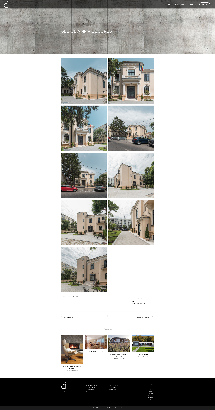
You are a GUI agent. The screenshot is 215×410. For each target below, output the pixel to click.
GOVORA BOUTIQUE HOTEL (95, 351)
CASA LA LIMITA (143, 354)
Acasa (152, 384)
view (72, 348)
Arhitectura (150, 393)
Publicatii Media (149, 399)
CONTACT (204, 4)
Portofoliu (151, 391)
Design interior (149, 397)
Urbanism (150, 395)
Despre (152, 387)
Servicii (152, 389)
